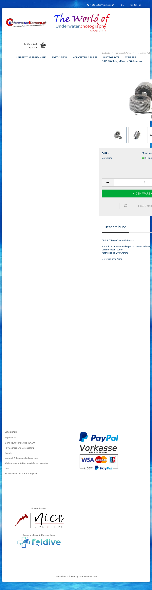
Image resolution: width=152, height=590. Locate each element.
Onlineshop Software (65, 576)
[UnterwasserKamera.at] (26, 23)
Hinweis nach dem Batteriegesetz (21, 473)
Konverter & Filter (85, 57)
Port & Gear (59, 57)
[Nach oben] (141, 585)
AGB (7, 468)
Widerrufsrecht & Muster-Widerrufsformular (26, 463)
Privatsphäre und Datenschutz (19, 448)
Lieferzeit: (107, 158)
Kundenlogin (135, 5)
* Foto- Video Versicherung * (101, 5)
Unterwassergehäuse (31, 57)
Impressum (10, 437)
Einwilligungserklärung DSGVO (20, 443)
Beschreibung (115, 227)
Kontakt (8, 453)
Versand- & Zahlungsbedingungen (21, 458)
